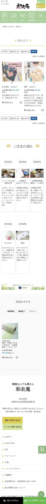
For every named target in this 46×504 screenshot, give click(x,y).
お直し (22, 20)
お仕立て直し (10, 443)
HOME (4, 27)
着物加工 (21, 311)
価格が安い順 (14, 51)
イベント (32, 311)
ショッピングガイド (12, 469)
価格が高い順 (25, 51)
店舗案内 (31, 20)
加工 (6, 449)
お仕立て (4, 20)
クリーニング (13, 21)
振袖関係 (10, 311)
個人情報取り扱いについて (15, 488)
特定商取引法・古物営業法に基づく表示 (20, 481)
